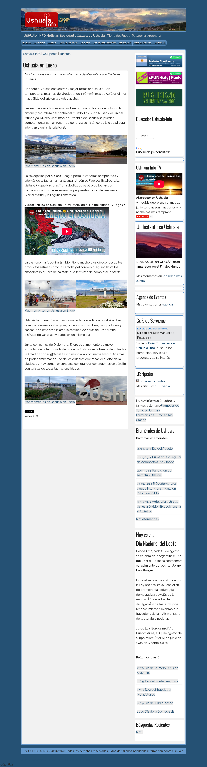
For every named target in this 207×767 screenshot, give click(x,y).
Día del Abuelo (155, 448)
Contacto (160, 42)
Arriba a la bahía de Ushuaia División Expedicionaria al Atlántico (159, 506)
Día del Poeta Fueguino (157, 681)
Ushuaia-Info (32, 54)
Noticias (26, 42)
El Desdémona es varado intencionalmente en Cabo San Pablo (157, 488)
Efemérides (125, 42)
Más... (139, 732)
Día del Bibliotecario (155, 703)
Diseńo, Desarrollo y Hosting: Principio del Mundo (55, 760)
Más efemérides (147, 519)
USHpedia (85, 42)
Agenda (52, 42)
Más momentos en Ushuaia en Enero (50, 166)
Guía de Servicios (69, 42)
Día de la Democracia (155, 711)
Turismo (65, 54)
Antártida (39, 42)
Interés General (142, 42)
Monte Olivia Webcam (105, 42)
